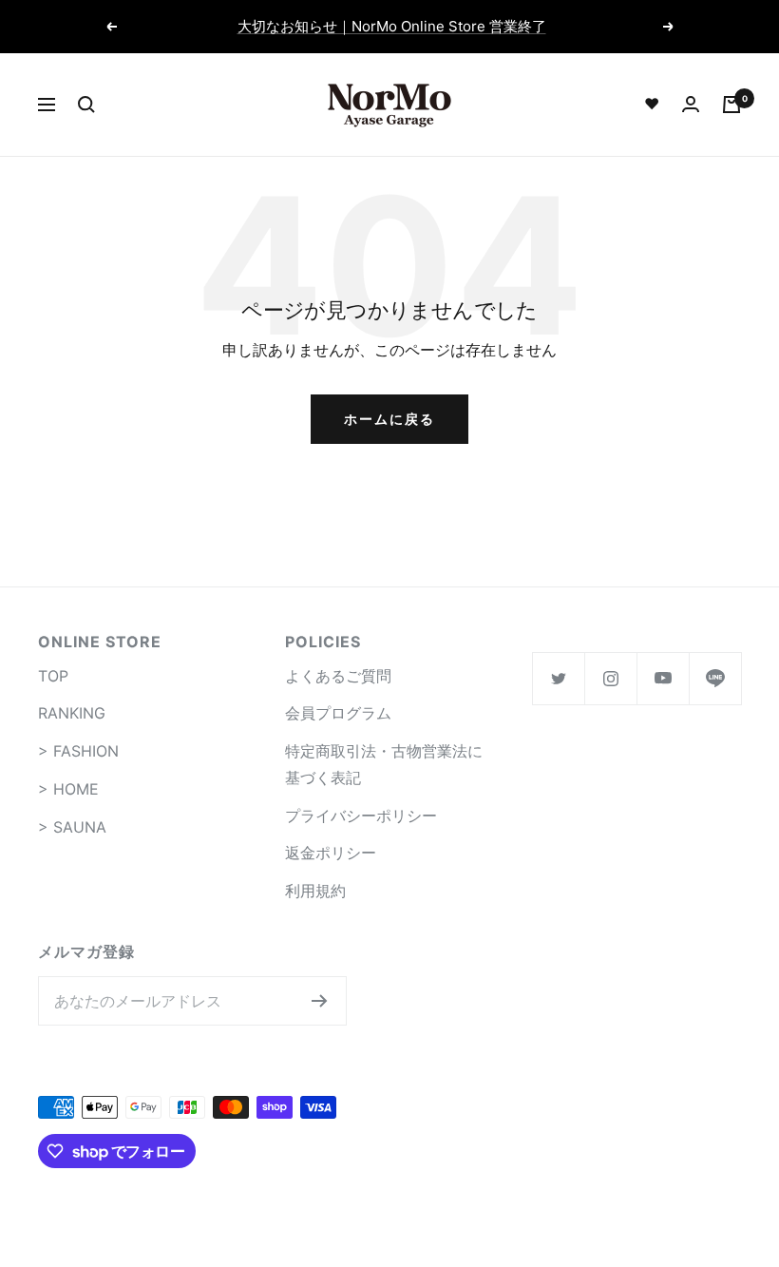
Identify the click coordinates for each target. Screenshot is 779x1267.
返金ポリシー (330, 852)
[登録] (320, 1001)
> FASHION (78, 750)
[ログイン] (690, 104)
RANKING (71, 712)
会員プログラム (338, 712)
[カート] (731, 104)
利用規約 (315, 890)
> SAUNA (72, 826)
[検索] (86, 104)
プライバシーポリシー (361, 815)
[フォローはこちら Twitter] (558, 678)
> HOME (68, 788)
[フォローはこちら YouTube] (662, 678)
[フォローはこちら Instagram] (610, 678)
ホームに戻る (389, 419)
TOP (53, 675)
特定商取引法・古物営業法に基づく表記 (384, 764)
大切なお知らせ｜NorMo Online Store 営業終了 (392, 26)
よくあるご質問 (338, 675)
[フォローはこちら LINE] (715, 678)
